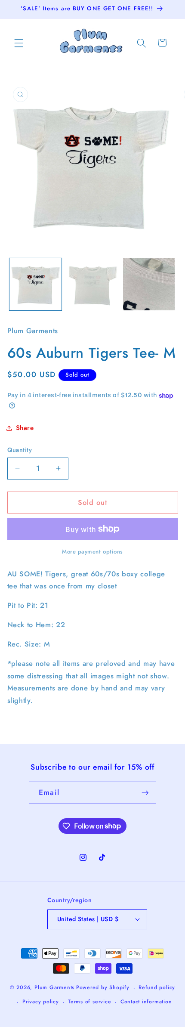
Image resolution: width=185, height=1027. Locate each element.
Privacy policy (40, 1001)
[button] (19, 42)
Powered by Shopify (103, 988)
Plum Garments (54, 988)
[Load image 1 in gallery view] (35, 284)
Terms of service (89, 1001)
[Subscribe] (145, 793)
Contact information (146, 1001)
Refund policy (157, 987)
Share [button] (25, 428)
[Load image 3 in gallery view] (149, 284)
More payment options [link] (92, 552)
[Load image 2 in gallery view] (92, 284)
